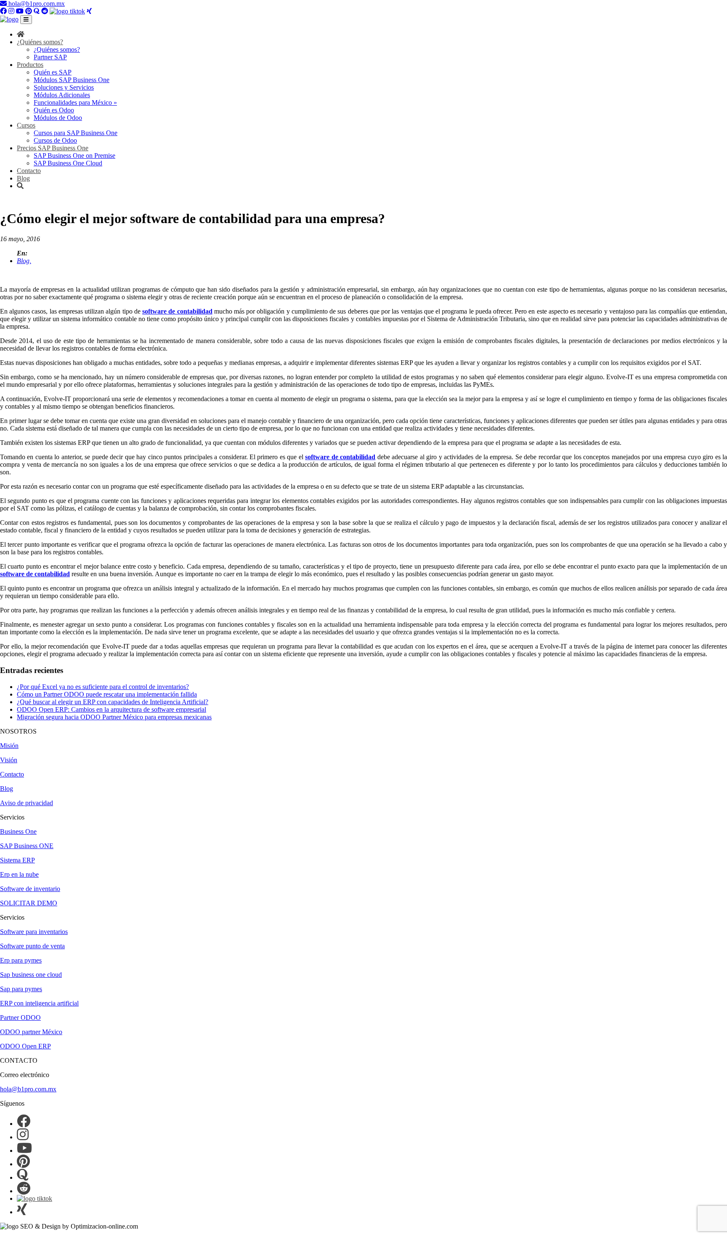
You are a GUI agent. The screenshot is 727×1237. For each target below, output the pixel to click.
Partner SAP (50, 57)
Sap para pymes (21, 988)
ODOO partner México (31, 1031)
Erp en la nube (19, 874)
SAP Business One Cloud (68, 163)
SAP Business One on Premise (74, 155)
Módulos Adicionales (62, 94)
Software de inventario (30, 888)
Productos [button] (30, 64)
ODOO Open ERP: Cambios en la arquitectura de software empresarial (111, 709)
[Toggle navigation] (26, 19)
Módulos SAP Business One (71, 79)
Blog (23, 178)
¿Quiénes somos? (57, 49)
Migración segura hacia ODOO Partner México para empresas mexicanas (114, 717)
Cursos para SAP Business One (75, 132)
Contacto (29, 170)
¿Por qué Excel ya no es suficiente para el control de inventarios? (103, 686)
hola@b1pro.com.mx (36, 3)
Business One (18, 831)
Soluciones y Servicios (64, 87)
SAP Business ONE (26, 845)
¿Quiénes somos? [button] (40, 41)
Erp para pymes (21, 960)
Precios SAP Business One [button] (52, 148)
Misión (9, 745)
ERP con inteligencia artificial (39, 1003)
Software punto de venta (32, 946)
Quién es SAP (53, 72)
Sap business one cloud (31, 974)
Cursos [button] (26, 125)
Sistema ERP (17, 860)
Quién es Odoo (54, 110)
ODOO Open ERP (25, 1046)
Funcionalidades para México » (75, 102)
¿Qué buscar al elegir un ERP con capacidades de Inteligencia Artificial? (112, 701)
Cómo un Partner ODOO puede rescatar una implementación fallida (107, 694)
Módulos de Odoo (58, 117)
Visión (8, 759)
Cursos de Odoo (55, 140)
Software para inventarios (34, 931)
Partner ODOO (20, 1017)
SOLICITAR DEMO (28, 903)
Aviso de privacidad (26, 802)
